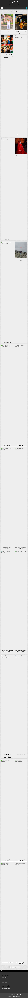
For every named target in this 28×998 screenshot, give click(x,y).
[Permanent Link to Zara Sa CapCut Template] (7, 912)
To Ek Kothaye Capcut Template (7, 238)
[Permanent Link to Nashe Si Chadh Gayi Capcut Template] (7, 291)
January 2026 (4, 982)
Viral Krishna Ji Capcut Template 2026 (21, 32)
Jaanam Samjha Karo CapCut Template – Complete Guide (7, 756)
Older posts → (15, 967)
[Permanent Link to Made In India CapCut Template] (7, 497)
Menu (4, 8)
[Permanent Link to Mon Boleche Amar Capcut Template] (21, 84)
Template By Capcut (6, 988)
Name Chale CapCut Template (21, 755)
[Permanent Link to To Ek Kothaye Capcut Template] (7, 187)
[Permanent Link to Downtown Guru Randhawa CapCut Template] (7, 600)
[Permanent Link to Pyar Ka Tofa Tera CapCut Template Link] (21, 809)
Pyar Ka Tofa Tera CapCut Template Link (20, 859)
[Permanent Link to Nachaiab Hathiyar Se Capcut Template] (7, 22)
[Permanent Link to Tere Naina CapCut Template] (7, 809)
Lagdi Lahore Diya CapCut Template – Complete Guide (20, 652)
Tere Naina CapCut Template (7, 859)
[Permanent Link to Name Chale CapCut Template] (21, 704)
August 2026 (4, 977)
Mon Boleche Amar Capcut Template (20, 135)
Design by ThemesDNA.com (14, 996)
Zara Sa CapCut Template (7, 962)
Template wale (14, 2)
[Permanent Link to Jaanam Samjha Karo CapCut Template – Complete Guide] (7, 704)
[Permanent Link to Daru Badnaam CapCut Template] (21, 912)
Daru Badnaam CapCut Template (20, 963)
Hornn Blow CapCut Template (21, 444)
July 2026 (4, 980)
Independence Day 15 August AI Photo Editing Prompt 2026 (7, 56)
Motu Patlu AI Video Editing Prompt (7, 444)
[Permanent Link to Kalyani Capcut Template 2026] (21, 250)
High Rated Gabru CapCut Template (20, 548)
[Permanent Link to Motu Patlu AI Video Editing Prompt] (7, 394)
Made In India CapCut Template (7, 548)
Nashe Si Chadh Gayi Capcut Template (7, 341)
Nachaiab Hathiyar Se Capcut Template (7, 32)
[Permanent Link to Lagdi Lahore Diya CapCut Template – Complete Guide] (21, 600)
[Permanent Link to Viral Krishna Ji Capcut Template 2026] (21, 22)
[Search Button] (26, 8)
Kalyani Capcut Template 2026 (20, 259)
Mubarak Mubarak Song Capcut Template (21, 156)
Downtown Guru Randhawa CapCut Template (7, 651)
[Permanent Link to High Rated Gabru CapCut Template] (21, 497)
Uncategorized (5, 991)
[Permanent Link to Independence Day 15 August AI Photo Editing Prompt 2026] (7, 44)
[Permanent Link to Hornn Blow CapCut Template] (21, 394)
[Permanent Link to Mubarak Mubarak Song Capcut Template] (21, 146)
